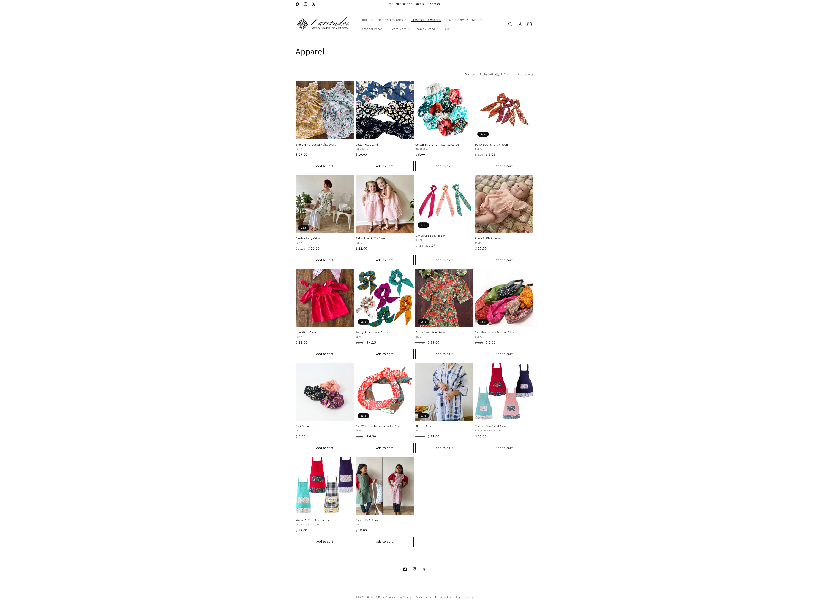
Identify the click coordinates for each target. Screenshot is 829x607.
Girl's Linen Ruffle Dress (370, 238)
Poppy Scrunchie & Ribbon (372, 332)
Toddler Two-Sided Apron (491, 426)
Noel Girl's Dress (306, 332)
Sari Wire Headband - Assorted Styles (379, 426)
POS (378, 597)
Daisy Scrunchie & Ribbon (491, 144)
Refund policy (423, 597)
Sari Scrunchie (305, 426)
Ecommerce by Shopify (398, 597)
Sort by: (470, 74)
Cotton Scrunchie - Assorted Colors (437, 144)
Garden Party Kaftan (308, 238)
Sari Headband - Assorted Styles (495, 332)
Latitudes (369, 597)
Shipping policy (464, 597)
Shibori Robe (423, 426)
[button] (366, 19)
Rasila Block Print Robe (430, 332)
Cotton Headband (367, 144)
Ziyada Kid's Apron (368, 520)
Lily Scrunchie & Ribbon (430, 236)
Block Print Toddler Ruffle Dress (316, 144)
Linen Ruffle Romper (488, 238)
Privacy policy (443, 597)
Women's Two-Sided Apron (313, 520)
